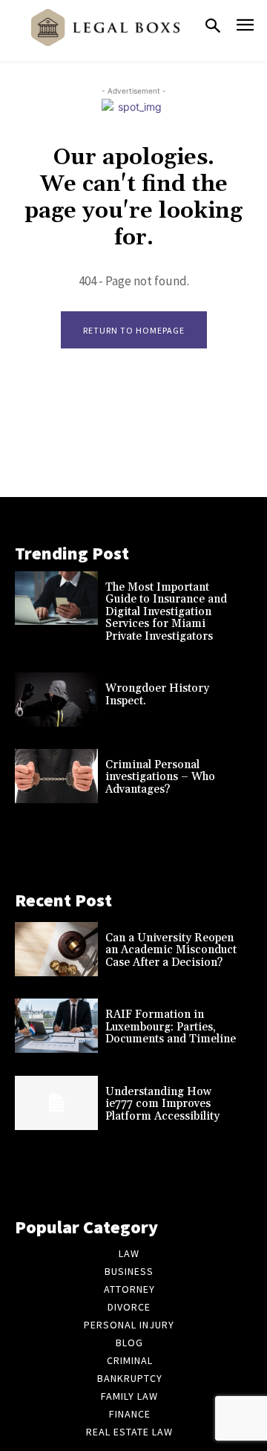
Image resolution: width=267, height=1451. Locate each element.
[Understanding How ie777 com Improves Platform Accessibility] (56, 1103)
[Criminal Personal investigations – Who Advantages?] (56, 776)
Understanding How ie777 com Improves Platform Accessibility (162, 1104)
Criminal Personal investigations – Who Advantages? (160, 777)
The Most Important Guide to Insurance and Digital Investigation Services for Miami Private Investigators (166, 611)
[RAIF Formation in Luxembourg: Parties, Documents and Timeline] (56, 1026)
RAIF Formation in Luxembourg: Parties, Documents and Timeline (170, 1026)
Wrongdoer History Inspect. (157, 694)
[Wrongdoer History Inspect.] (56, 699)
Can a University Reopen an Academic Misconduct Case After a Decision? (171, 950)
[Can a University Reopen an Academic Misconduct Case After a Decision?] (56, 949)
